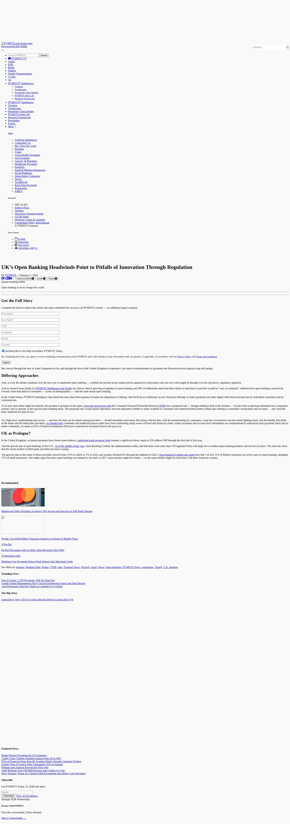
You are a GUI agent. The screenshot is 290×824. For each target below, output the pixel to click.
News (101, 567)
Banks (45, 567)
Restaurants (21, 188)
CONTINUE (8, 796)
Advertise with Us (27, 248)
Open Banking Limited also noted (177, 454)
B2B (10, 64)
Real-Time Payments (26, 185)
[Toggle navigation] (2, 50)
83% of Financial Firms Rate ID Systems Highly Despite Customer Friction (41, 761)
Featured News (72, 567)
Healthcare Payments (26, 164)
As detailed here (54, 423)
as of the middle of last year (69, 446)
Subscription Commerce (27, 176)
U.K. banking (170, 567)
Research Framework (25, 98)
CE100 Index (22, 216)
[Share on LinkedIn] (8, 278)
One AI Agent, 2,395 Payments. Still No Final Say (28, 580)
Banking (19, 149)
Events (11, 123)
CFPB (161, 405)
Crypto (11, 76)
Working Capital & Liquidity (30, 219)
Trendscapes (20, 89)
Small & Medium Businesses (30, 170)
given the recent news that (97, 405)
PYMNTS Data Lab (24, 95)
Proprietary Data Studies (26, 92)
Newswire (6, 46)
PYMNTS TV (19, 58)
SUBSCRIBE (19, 46)
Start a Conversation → (13, 818)
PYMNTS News (131, 567)
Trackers (19, 86)
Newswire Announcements (29, 213)
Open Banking (113, 567)
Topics (10, 133)
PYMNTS (10, 275)
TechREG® (21, 182)
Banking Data (33, 567)
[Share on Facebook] (2, 278)
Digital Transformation (20, 73)
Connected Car (23, 142)
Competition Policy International (32, 222)
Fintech (12, 70)
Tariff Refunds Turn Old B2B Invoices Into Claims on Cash (33, 770)
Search (43, 55)
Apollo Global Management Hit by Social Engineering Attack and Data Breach (43, 583)
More (11, 126)
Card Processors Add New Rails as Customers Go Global (31, 586)
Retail (11, 67)
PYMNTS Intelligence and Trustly (54, 388)
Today (11, 61)
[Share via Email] (10, 278)
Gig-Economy (22, 158)
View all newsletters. (27, 795)
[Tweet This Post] (5, 278)
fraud (94, 567)
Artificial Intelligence (26, 139)
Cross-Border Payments (27, 155)
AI (9, 79)
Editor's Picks (22, 207)
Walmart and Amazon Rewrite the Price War (24, 767)
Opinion (19, 210)
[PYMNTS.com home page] (17, 43)
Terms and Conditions (206, 356)
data (60, 567)
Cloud (18, 152)
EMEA (18, 191)
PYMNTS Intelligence (21, 83)
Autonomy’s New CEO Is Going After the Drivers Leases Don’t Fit (37, 599)
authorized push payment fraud (94, 440)
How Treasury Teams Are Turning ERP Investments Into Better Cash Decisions (43, 773)
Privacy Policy (184, 356)
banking (20, 567)
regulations (147, 567)
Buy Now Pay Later (25, 146)
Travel (18, 179)
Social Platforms (23, 173)
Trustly (158, 567)
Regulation (14, 120)
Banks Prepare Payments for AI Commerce (24, 755)
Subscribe (23, 242)
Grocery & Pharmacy (26, 161)
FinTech (85, 567)
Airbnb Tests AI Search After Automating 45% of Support (32, 764)
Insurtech (20, 167)
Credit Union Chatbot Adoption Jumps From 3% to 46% (31, 758)
